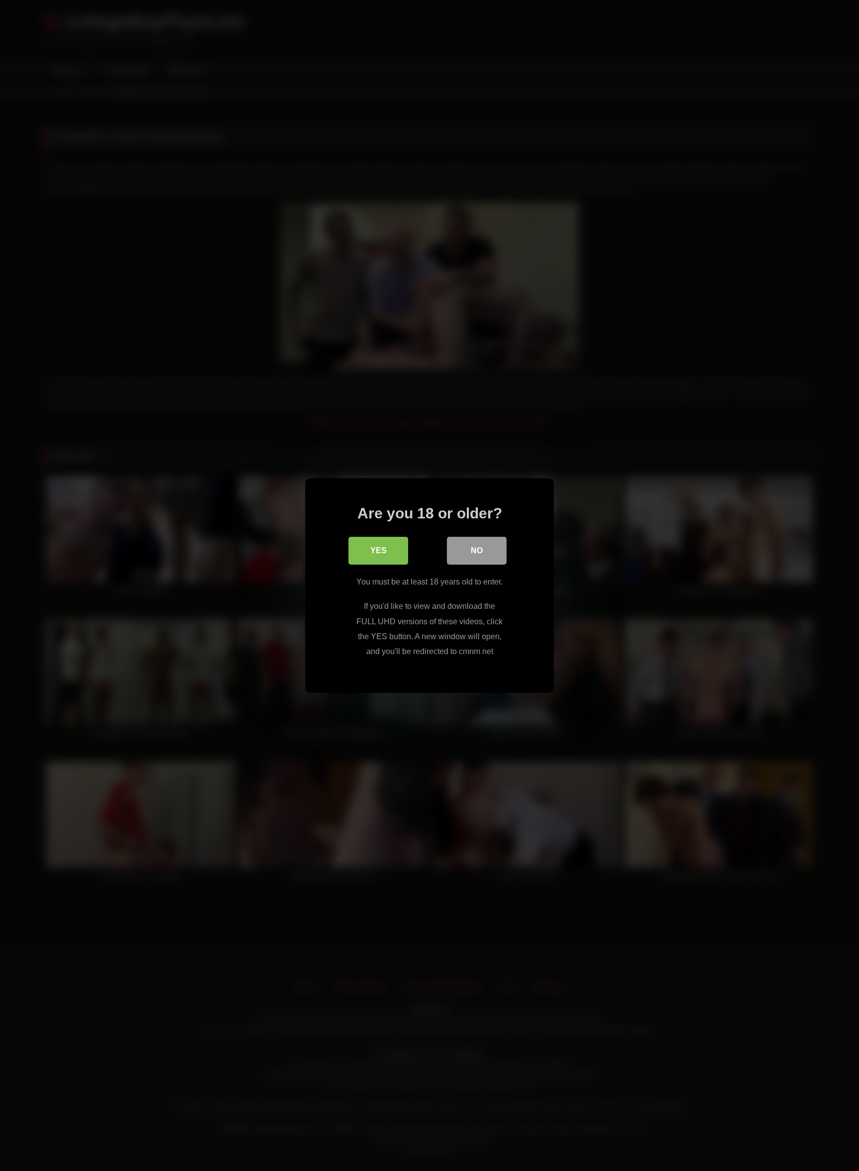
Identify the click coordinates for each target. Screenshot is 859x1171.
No (477, 550)
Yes (378, 550)
